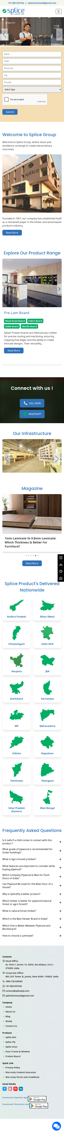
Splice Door (12, 1046)
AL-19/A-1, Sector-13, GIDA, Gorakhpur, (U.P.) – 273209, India (30, 965)
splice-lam (11, 1037)
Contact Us (11, 1026)
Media (9, 1021)
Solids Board (11, 326)
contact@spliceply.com (17, 990)
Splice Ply (10, 1042)
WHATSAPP (35, 414)
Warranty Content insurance (21, 1072)
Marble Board (29, 326)
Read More (12, 232)
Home (9, 1006)
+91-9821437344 (16, 2)
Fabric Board (35, 320)
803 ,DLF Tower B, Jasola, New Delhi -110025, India (32, 974)
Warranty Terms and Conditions (22, 1077)
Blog (8, 1016)
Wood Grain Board (15, 320)
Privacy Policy (13, 1067)
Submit (10, 112)
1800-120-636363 (14, 981)
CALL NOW (35, 403)
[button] (59, 34)
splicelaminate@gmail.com (42, 2)
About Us (10, 1011)
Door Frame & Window (18, 1051)
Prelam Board (13, 1056)
